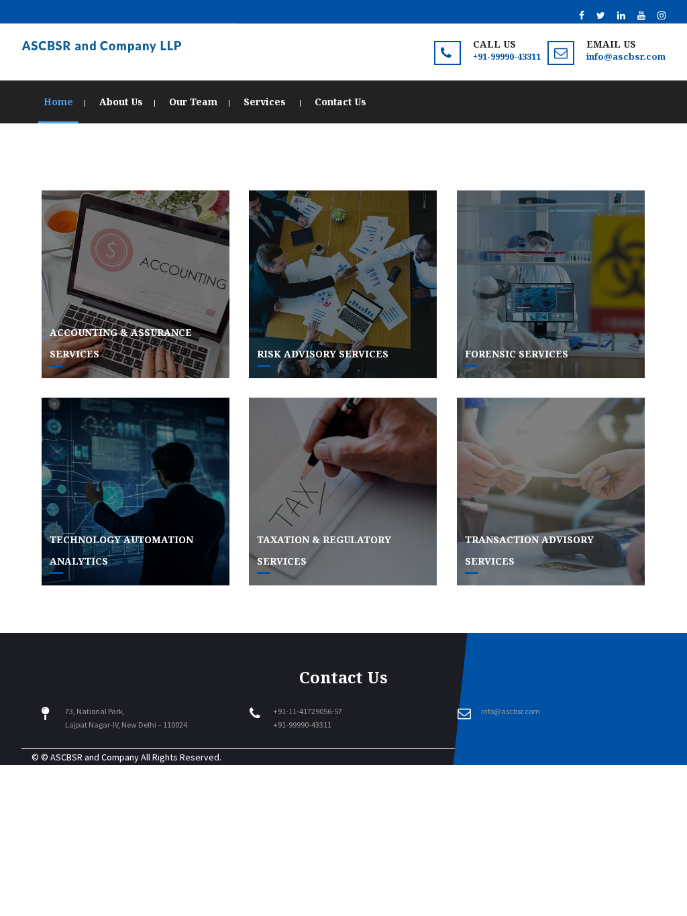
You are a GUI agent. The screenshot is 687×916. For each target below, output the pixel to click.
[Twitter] (600, 15)
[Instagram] (661, 15)
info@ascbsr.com (626, 56)
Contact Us (340, 101)
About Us (121, 101)
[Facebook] (581, 15)
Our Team (193, 101)
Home (58, 101)
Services (266, 101)
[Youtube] (641, 15)
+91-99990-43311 (507, 56)
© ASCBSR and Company (90, 757)
